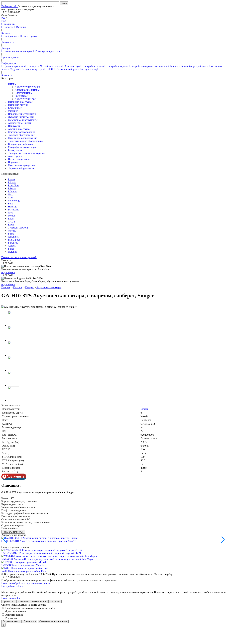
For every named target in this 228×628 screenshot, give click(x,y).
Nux (10, 194)
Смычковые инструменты (23, 120)
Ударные (13, 110)
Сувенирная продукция (21, 165)
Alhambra (13, 236)
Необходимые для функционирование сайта (30, 608)
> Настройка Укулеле (116, 66)
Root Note (13, 185)
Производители (10, 57)
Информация (8, 63)
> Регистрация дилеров (46, 51)
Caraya (12, 245)
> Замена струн (71, 66)
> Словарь (31, 66)
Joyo (10, 212)
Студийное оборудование (22, 138)
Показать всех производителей (19, 257)
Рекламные (11, 618)
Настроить (55, 601)
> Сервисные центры (32, 69)
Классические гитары (27, 89)
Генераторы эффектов (20, 144)
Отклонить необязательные (32, 601)
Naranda (12, 251)
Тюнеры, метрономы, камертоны (27, 153)
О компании (8, 24)
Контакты (7, 75)
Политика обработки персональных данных (26, 583)
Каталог (6, 33)
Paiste (11, 233)
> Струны (13, 69)
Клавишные (15, 107)
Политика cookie (10, 598)
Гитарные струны (18, 104)
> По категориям (27, 36)
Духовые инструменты (21, 117)
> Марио (173, 66)
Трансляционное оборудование (26, 141)
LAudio (12, 182)
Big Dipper (14, 239)
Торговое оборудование (21, 168)
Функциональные (15, 611)
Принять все (9, 601)
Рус (3, 18)
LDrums (12, 191)
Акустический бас (25, 98)
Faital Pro (13, 242)
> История (20, 27)
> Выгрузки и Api (88, 69)
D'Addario (13, 209)
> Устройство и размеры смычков (148, 66)
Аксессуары (15, 156)
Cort (10, 197)
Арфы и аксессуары (19, 129)
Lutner (11, 179)
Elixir (11, 224)
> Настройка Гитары (92, 66)
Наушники (14, 162)
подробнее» (8, 272)
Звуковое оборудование (21, 135)
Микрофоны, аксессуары (22, 147)
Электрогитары (23, 92)
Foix (10, 203)
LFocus (12, 188)
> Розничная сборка (65, 69)
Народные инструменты (22, 113)
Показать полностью (13, 532)
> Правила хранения (13, 66)
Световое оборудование (21, 132)
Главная (5, 287)
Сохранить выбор (11, 621)
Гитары (12, 83)
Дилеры (5, 48)
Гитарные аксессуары (20, 101)
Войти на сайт (9, 6)
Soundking (14, 200)
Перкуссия (14, 126)
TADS (11, 221)
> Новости (7, 27)
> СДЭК (49, 69)
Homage (12, 206)
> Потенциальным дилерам (17, 51)
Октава (12, 230)
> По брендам (9, 36)
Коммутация (15, 150)
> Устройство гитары (50, 66)
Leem (11, 218)
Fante (11, 248)
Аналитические (14, 614)
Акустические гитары (27, 86)
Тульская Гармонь (18, 227)
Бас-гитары (21, 95)
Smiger (144, 409)
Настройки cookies (12, 586)
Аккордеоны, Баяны (19, 123)
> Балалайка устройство (192, 66)
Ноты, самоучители (19, 159)
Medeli (11, 215)
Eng (3, 21)
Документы (8, 42)
